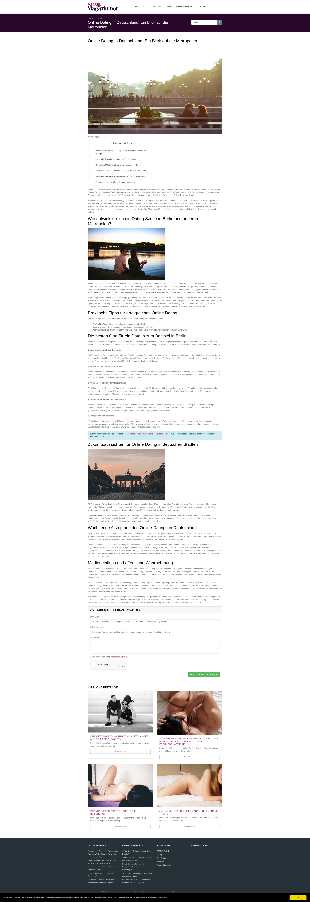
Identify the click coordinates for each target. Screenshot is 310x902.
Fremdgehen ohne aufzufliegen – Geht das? (145, 434)
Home (91, 18)
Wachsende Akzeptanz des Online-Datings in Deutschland (120, 176)
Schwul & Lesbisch (184, 7)
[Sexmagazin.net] (103, 7)
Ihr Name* (94, 617)
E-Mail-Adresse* (97, 627)
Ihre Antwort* (95, 638)
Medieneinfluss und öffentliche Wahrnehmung (115, 182)
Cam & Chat (156, 7)
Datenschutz (138, 892)
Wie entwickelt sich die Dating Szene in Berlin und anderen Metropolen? (120, 152)
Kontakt (104, 892)
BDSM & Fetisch (141, 7)
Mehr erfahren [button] (163, 897)
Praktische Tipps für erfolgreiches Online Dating (115, 159)
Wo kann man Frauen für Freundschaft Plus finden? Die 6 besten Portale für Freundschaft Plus (189, 741)
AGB (172, 892)
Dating (168, 7)
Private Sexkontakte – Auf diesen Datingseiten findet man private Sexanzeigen (134, 867)
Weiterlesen (120, 752)
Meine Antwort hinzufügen (204, 674)
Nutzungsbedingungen (115, 657)
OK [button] (298, 898)
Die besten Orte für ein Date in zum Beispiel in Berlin (118, 165)
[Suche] (219, 22)
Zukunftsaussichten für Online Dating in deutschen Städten (120, 171)
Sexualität (201, 7)
